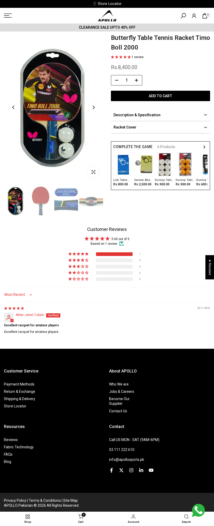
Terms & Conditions (45, 500)
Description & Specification (137, 115)
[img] (14, 308)
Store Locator (110, 4)
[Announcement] (107, 27)
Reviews (11, 440)
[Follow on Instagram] (131, 470)
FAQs (8, 454)
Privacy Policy (15, 500)
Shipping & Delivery (19, 399)
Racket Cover (125, 127)
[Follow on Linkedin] (141, 470)
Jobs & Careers (121, 391)
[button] (121, 57)
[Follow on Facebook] (111, 470)
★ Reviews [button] (210, 267)
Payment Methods (19, 384)
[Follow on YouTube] (151, 470)
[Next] (93, 107)
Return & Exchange (19, 391)
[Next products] (204, 147)
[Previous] (13, 107)
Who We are (119, 384)
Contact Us (118, 411)
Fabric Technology (19, 447)
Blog (7, 462)
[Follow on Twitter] (121, 470)
